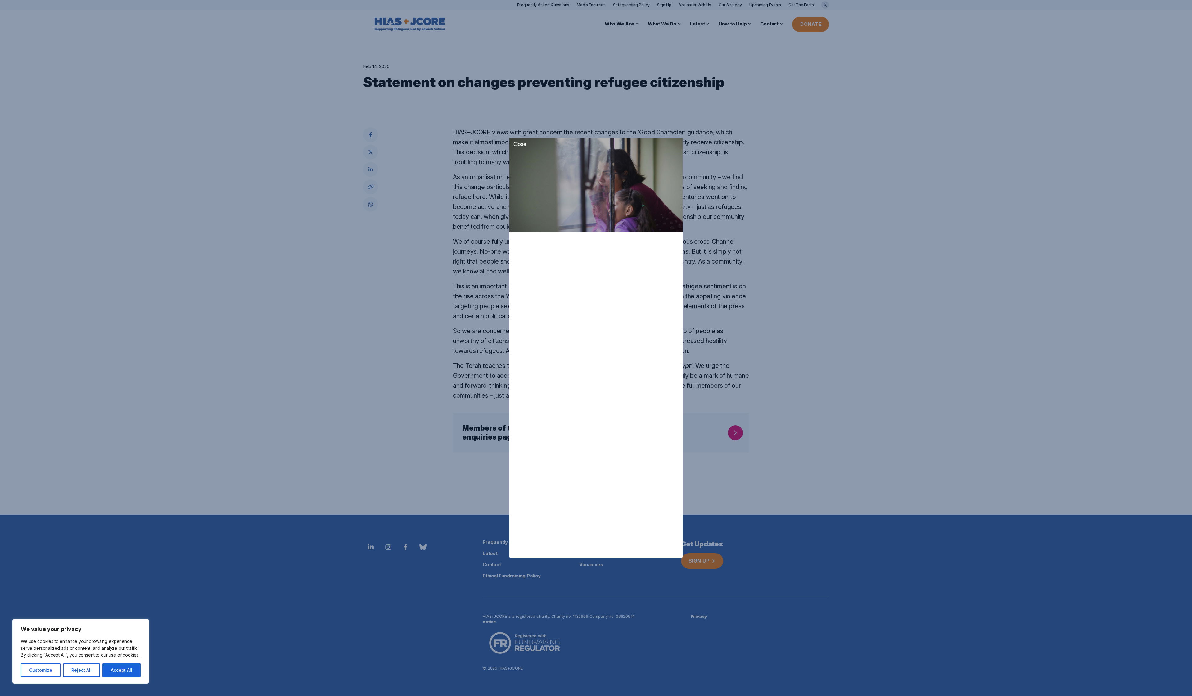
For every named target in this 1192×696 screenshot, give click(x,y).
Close (519, 144)
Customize (40, 670)
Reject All (81, 670)
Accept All (121, 670)
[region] (80, 651)
